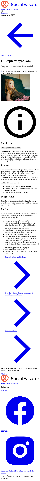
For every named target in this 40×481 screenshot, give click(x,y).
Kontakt (15, 9)
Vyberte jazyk (6, 15)
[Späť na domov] (20, 7)
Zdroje (18, 147)
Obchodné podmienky (26, 471)
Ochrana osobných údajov (10, 471)
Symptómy (10, 147)
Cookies (3, 473)
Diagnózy (9, 9)
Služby (3, 9)
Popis (3, 147)
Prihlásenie (4, 13)
